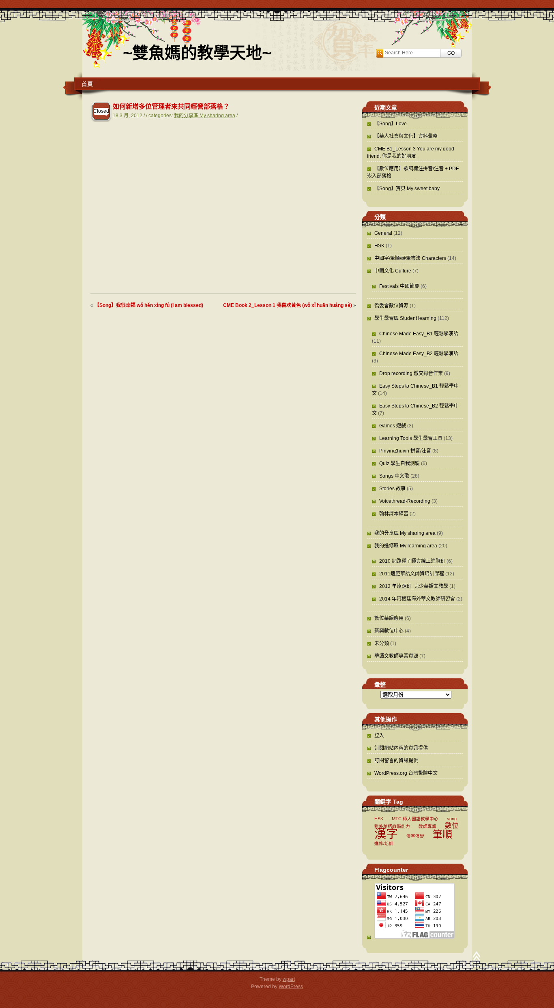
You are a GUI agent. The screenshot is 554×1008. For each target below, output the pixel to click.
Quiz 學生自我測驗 (399, 463)
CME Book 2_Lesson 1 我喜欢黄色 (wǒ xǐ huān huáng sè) (287, 305)
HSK (379, 246)
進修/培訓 (383, 843)
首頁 (87, 84)
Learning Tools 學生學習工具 (410, 438)
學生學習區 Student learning (405, 318)
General (383, 233)
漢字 (386, 833)
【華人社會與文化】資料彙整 (406, 136)
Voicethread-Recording (404, 501)
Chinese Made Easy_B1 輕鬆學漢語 (418, 334)
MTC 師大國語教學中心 (415, 818)
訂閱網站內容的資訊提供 (401, 748)
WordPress (291, 986)
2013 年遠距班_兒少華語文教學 (413, 586)
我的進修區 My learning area (405, 546)
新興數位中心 (389, 631)
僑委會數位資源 (391, 306)
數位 (452, 826)
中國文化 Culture (392, 271)
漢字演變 (415, 836)
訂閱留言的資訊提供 (396, 761)
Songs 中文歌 (394, 476)
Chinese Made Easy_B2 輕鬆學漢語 (418, 353)
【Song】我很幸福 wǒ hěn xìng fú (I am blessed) (148, 305)
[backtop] (476, 958)
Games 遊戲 (392, 426)
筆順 (442, 834)
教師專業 (427, 826)
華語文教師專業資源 (396, 656)
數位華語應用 (389, 618)
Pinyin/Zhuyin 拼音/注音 (405, 451)
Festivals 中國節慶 (399, 286)
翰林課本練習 (393, 514)
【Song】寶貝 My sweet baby (407, 188)
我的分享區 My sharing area (204, 115)
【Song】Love (390, 124)
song (452, 818)
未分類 (381, 643)
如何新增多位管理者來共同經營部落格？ (171, 106)
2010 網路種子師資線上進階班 (412, 561)
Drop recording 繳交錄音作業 (411, 373)
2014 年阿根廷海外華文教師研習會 (417, 599)
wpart (289, 979)
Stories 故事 (392, 488)
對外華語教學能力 (392, 826)
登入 (379, 735)
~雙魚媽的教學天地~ (197, 53)
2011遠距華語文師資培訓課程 (411, 574)
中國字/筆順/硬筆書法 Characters (410, 258)
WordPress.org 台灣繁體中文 (406, 773)
